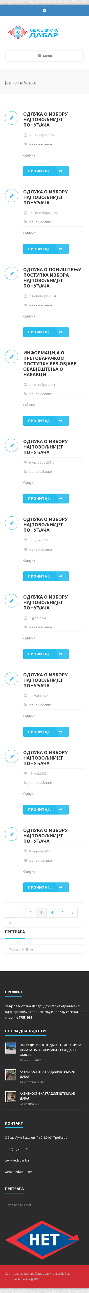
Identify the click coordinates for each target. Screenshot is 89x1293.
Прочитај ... (41, 171)
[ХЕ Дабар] (41, 31)
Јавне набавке (40, 144)
